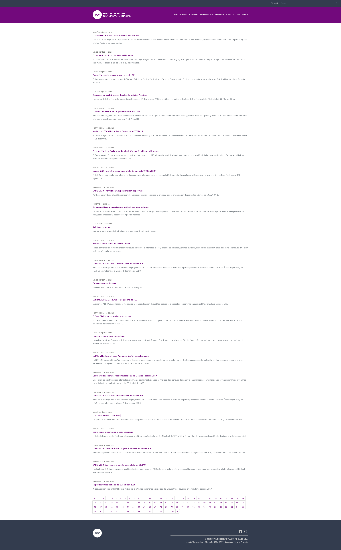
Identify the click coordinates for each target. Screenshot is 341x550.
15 (166, 498)
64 (128, 507)
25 (221, 498)
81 (221, 507)
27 (232, 498)
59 (101, 507)
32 (106, 503)
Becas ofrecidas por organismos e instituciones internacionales (121, 207)
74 (183, 507)
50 (204, 503)
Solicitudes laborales (102, 227)
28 (237, 498)
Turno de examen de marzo (105, 283)
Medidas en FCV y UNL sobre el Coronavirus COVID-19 (118, 131)
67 (144, 507)
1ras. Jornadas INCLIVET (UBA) (107, 415)
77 (199, 507)
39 (144, 503)
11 (144, 498)
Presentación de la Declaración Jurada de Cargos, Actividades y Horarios (126, 151)
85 (243, 507)
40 (150, 503)
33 (112, 503)
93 (133, 511)
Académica (194, 14)
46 (183, 503)
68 (150, 507)
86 (95, 511)
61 (112, 507)
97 (155, 511)
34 (117, 503)
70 (161, 507)
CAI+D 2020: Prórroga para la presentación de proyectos (119, 190)
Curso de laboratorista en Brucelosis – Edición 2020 (116, 35)
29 (243, 498)
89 (112, 511)
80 (215, 507)
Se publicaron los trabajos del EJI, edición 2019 (114, 484)
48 (193, 503)
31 (101, 503)
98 (161, 511)
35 (122, 503)
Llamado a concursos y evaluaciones (109, 336)
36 (128, 503)
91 (122, 511)
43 (166, 503)
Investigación (206, 14)
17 (177, 498)
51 (210, 503)
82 (226, 507)
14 (161, 498)
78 (204, 507)
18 (183, 498)
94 (139, 511)
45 (177, 503)
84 (237, 507)
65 (133, 507)
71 (166, 507)
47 (188, 503)
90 (117, 511)
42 (161, 503)
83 (232, 507)
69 (155, 507)
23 (210, 498)
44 (172, 503)
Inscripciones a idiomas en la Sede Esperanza (113, 432)
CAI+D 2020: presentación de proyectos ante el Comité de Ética (122, 448)
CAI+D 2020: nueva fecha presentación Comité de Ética (118, 263)
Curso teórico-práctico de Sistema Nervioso (113, 55)
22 (205, 498)
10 (139, 498)
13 (155, 498)
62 (117, 507)
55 (232, 503)
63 (122, 507)
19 (188, 498)
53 (221, 503)
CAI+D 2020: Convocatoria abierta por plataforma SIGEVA (119, 465)
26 (226, 498)
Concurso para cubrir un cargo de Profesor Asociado (116, 111)
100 (172, 511)
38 (139, 503)
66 (139, 507)
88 (106, 511)
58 (95, 507)
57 (243, 503)
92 (128, 511)
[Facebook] (240, 531)
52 (215, 503)
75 (188, 507)
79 (210, 507)
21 (199, 498)
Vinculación (242, 14)
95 (144, 511)
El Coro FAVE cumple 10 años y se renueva (112, 316)
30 (95, 503)
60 (106, 507)
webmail (275, 3)
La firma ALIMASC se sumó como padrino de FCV (115, 299)
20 (194, 498)
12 (150, 498)
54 (226, 503)
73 (177, 507)
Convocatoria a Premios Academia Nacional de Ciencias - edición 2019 (125, 375)
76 (193, 507)
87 (101, 511)
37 (133, 503)
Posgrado (230, 14)
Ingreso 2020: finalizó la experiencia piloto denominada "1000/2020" (124, 171)
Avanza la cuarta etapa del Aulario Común (111, 243)
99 (166, 511)
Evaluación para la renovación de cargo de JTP (114, 75)
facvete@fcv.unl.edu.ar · (195, 542)
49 (199, 503)
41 (155, 503)
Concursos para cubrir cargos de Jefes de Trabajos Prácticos (120, 95)
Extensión (219, 14)
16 (172, 498)
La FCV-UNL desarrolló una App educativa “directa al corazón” (121, 356)
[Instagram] (245, 531)
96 (150, 511)
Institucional (180, 14)
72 (172, 507)
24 (215, 498)
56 (237, 503)
